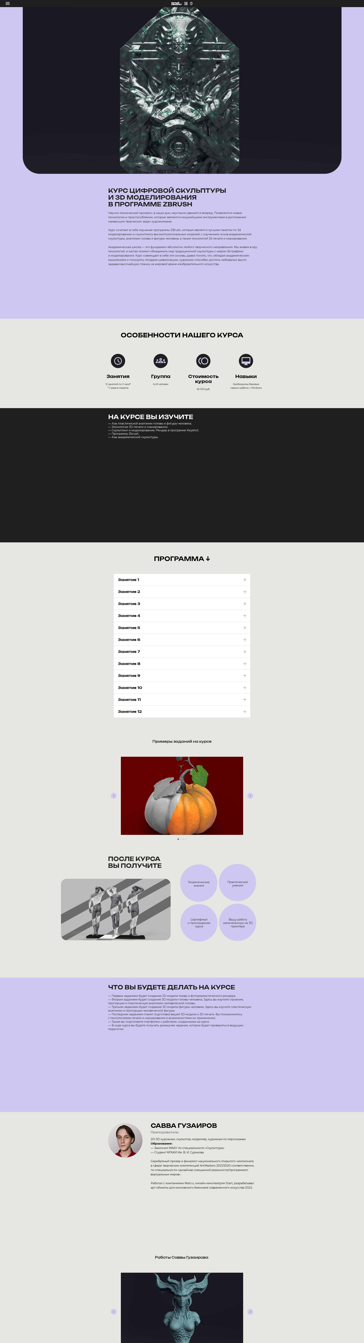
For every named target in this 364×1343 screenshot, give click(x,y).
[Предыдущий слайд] (114, 796)
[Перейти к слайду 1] (178, 839)
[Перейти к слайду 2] (180, 839)
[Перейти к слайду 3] (183, 839)
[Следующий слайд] (250, 796)
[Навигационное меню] (8, 3)
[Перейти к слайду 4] (185, 839)
